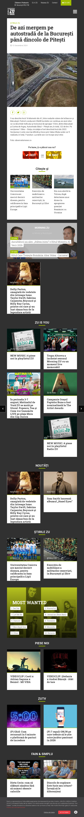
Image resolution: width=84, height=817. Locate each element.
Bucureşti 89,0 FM (22, 5)
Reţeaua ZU (45, 3)
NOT (55, 155)
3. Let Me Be (16, 614)
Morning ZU (42, 227)
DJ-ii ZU (35, 3)
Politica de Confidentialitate (16, 807)
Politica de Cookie (49, 812)
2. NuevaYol (50, 608)
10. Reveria (50, 633)
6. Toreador (50, 620)
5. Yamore (15, 620)
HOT (32, 155)
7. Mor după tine (18, 627)
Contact (54, 3)
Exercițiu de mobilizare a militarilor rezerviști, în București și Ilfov (40, 197)
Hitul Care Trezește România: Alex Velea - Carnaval (39, 255)
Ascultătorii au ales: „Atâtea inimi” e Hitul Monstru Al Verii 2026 (40, 243)
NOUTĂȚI (42, 465)
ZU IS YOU (42, 322)
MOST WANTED (29, 602)
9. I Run (14, 633)
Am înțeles (65, 812)
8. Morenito (50, 627)
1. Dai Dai (15, 608)
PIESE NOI (42, 643)
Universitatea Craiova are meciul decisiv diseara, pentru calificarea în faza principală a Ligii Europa (19, 200)
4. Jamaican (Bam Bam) (55, 614)
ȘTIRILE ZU (15, 23)
